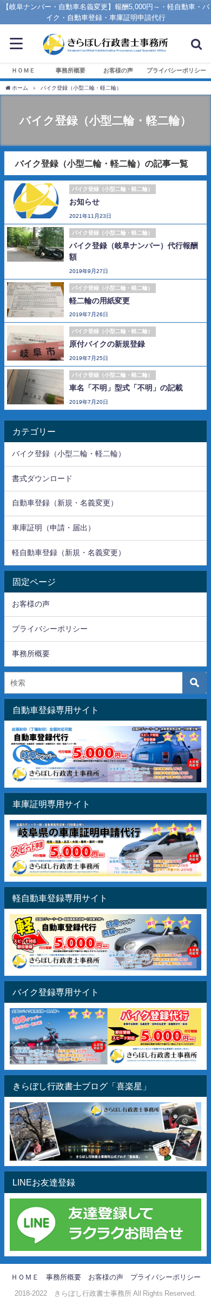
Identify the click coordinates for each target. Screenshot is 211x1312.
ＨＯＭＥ (23, 70)
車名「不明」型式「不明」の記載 (126, 387)
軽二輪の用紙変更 (99, 300)
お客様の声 (118, 70)
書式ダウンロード (42, 478)
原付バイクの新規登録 (107, 344)
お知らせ (84, 201)
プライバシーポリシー (176, 70)
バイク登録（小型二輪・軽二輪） (69, 453)
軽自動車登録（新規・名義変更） (69, 552)
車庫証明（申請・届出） (53, 527)
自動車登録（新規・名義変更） (65, 503)
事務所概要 (70, 70)
